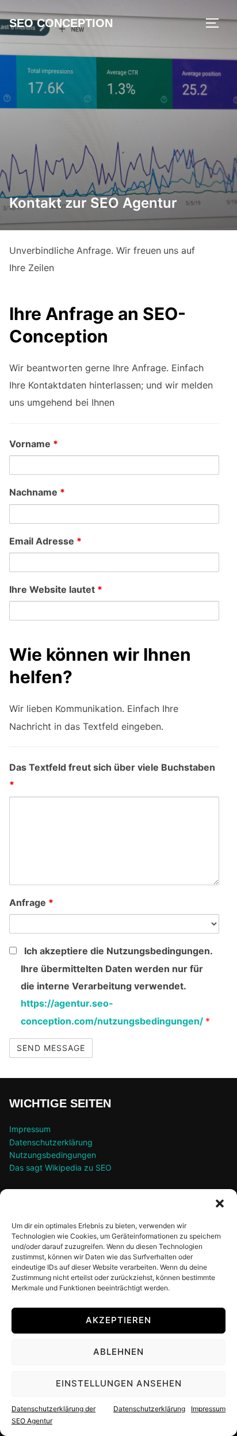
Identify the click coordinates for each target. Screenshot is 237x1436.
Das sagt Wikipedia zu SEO (60, 1167)
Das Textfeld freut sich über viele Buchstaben (112, 775)
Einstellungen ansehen (119, 1383)
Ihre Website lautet (55, 589)
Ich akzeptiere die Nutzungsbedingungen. (117, 986)
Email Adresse (45, 541)
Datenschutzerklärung (149, 1408)
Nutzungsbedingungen (52, 1155)
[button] (219, 1203)
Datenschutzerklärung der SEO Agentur (53, 1415)
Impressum (208, 1408)
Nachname (37, 492)
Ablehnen (118, 1351)
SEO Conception (61, 23)
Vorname (33, 444)
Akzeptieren (118, 1320)
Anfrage (31, 902)
